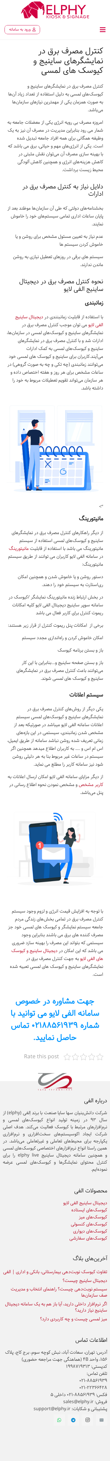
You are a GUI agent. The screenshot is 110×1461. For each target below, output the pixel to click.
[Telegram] (73, 1420)
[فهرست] (102, 30)
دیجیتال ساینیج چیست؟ (85, 1280)
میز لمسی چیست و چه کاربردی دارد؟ (73, 1319)
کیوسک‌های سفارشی (88, 1238)
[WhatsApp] (59, 1420)
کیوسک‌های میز (93, 1217)
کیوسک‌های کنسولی (89, 1224)
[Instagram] (87, 1420)
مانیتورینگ (19, 548)
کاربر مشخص (91, 784)
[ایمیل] (101, 1420)
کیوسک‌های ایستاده (89, 1210)
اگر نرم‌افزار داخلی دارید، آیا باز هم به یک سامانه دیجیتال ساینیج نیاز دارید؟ (56, 1307)
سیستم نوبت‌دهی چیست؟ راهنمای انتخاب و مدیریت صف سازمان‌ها (59, 1292)
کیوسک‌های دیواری (90, 1231)
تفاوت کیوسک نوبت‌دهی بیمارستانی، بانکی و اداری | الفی (55, 1271)
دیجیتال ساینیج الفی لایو (85, 1203)
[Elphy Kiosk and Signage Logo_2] (55, 9)
